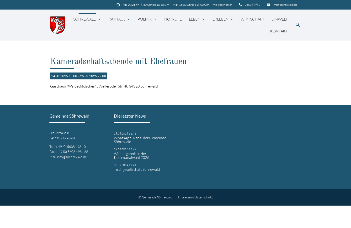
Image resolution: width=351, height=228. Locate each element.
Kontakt (279, 31)
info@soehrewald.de (285, 4)
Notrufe (173, 19)
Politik (145, 19)
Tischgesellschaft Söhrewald (137, 169)
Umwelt (279, 19)
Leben (194, 19)
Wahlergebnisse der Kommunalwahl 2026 (131, 155)
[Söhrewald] (57, 25)
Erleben (221, 19)
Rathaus (117, 19)
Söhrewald (84, 19)
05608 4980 (252, 4)
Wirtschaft (252, 19)
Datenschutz (203, 197)
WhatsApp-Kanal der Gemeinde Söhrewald (140, 140)
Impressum (186, 197)
